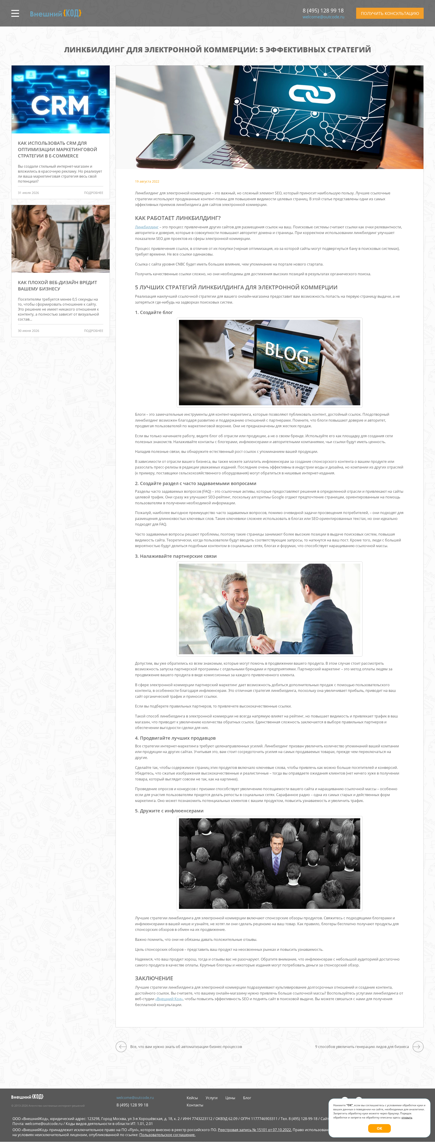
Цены (230, 1097)
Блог (247, 1097)
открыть (406, 1117)
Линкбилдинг (147, 227)
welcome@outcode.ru (323, 16)
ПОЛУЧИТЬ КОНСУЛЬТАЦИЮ (390, 13)
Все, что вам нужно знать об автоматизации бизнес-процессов (186, 1046)
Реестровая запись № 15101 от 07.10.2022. (255, 1129)
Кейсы (192, 1097)
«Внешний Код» (169, 998)
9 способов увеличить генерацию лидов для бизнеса (362, 1046)
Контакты (195, 1105)
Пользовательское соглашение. (167, 1134)
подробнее (93, 193)
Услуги (212, 1097)
